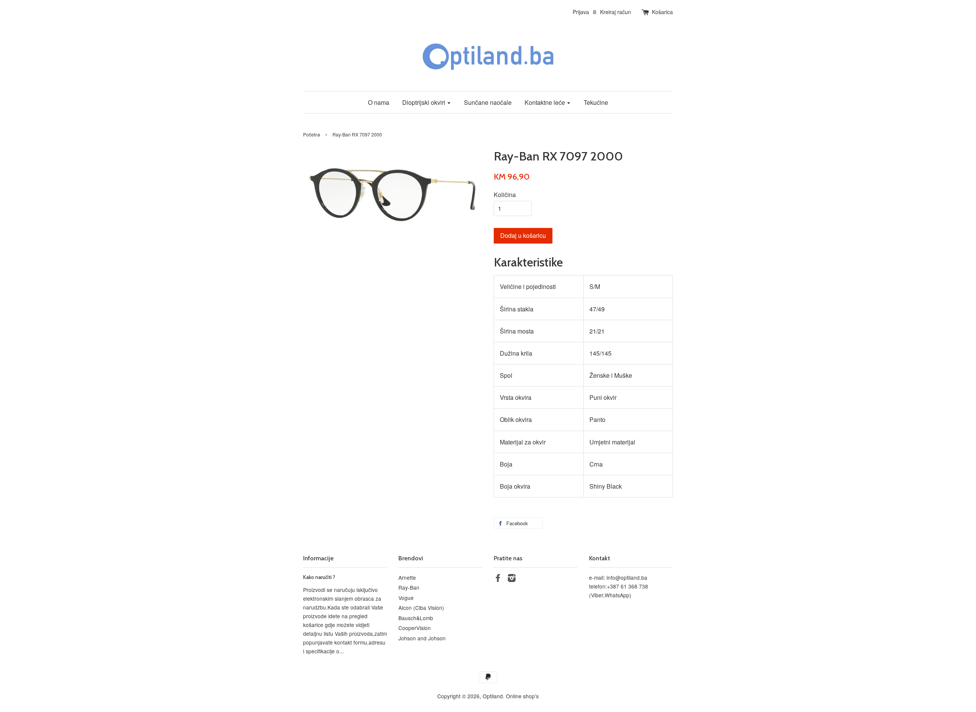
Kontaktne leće (546, 102)
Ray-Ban (408, 587)
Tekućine (596, 102)
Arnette (407, 577)
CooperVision (414, 628)
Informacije (318, 558)
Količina (505, 194)
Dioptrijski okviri (424, 102)
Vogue (406, 597)
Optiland (493, 696)
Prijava (581, 12)
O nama (378, 102)
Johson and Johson (422, 638)
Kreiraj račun (615, 12)
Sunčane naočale (488, 102)
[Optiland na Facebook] (498, 579)
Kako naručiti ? (319, 577)
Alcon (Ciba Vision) (421, 607)
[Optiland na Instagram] (511, 579)
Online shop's (522, 696)
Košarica (662, 12)
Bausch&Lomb (415, 618)
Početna (311, 134)
